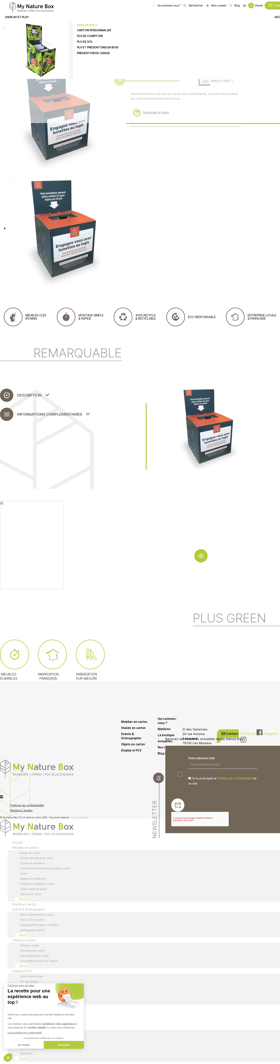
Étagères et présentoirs (33, 878)
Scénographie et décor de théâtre (39, 924)
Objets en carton (133, 744)
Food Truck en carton (32, 919)
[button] (108, 796)
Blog (237, 5)
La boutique (166, 735)
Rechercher (196, 5)
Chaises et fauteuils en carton (37, 858)
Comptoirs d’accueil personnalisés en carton (45, 868)
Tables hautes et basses (33, 888)
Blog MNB (165, 753)
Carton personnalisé (31, 976)
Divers (23, 873)
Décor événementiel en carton (37, 914)
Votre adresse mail (201, 758)
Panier (256, 5)
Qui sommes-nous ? (169, 5)
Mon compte (218, 5)
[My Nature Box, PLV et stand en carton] (32, 7)
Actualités (165, 741)
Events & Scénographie (131, 736)
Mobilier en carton (134, 722)
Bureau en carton (30, 852)
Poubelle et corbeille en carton (37, 883)
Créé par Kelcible (79, 817)
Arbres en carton (29, 945)
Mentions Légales (21, 810)
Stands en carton (133, 728)
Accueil (17, 842)
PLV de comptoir (29, 981)
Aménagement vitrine (32, 930)
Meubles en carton (25, 848)
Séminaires (26, 1053)
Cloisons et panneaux (32, 863)
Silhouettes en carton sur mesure (39, 960)
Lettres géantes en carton (34, 955)
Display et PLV (131, 750)
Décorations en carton (32, 950)
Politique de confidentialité (234, 778)
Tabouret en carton (31, 894)
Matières (164, 729)
